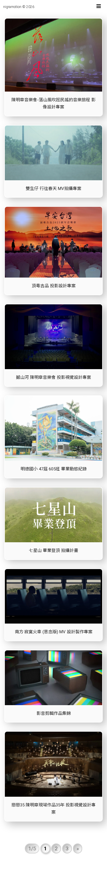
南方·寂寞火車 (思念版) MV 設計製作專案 (53, 631)
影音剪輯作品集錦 (54, 713)
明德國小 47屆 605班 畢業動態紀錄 (54, 469)
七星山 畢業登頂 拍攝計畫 (53, 550)
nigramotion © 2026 (18, 7)
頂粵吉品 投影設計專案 (54, 285)
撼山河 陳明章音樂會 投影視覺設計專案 (53, 377)
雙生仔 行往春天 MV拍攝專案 (53, 188)
